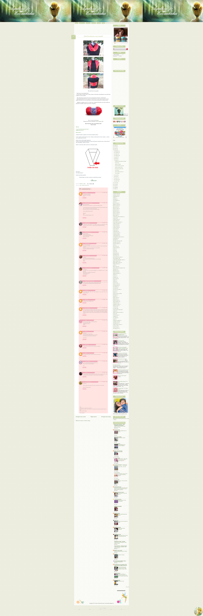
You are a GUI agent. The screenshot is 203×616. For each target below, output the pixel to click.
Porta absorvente (115, 285)
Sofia (86, 320)
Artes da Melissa (115, 200)
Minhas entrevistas (116, 263)
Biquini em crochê (116, 204)
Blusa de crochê (115, 205)
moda (114, 265)
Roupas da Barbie (116, 301)
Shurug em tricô (115, 305)
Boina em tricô (115, 209)
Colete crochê (115, 228)
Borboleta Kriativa (117, 573)
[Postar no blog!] (90, 183)
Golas (81, 185)
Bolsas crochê (115, 215)
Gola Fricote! (117, 162)
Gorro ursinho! (117, 173)
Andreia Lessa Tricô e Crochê (119, 492)
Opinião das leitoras (116, 273)
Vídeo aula (115, 325)
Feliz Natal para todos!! (116, 364)
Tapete (114, 313)
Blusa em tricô (115, 207)
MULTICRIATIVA (117, 443)
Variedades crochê (116, 321)
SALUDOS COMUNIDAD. (118, 561)
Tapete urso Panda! (118, 164)
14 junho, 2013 (104, 192)
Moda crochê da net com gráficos (118, 267)
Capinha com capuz (116, 223)
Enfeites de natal (115, 247)
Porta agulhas (115, 286)
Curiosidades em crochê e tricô (118, 236)
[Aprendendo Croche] (121, 419)
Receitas (114, 292)
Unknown (86, 192)
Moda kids (114, 269)
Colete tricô (115, 230)
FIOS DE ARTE (116, 479)
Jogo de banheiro (115, 258)
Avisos (114, 201)
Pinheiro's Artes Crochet (118, 550)
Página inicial (94, 416)
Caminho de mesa (116, 219)
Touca (114, 319)
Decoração (114, 239)
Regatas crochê (115, 297)
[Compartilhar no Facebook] (93, 183)
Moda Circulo (115, 266)
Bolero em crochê (116, 212)
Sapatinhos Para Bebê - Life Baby (119, 541)
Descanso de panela (116, 243)
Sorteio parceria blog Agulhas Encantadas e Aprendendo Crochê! (123, 348)
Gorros (114, 251)
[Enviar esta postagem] (87, 183)
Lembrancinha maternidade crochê (118, 259)
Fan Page (88, 23)
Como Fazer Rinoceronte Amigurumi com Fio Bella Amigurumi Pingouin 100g (122, 568)
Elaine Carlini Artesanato (118, 450)
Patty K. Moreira (87, 361)
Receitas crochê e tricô (85, 185)
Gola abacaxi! (117, 170)
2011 (115, 184)
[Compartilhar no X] (92, 183)
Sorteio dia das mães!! (121, 340)
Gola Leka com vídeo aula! (119, 168)
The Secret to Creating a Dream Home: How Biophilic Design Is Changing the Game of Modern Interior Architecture (121, 488)
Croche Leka (116, 520)
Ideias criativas (115, 255)
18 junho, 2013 (104, 361)
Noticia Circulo (115, 271)
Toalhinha (114, 316)
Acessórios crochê (116, 193)
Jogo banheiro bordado (121, 437)
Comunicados (115, 231)
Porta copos (115, 288)
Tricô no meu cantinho (117, 436)
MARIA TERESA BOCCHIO (89, 281)
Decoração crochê (116, 242)
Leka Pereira (87, 243)
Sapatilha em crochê (116, 304)
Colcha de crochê (115, 227)
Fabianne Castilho (117, 580)
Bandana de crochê (121, 581)
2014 (115, 148)
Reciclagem (115, 294)
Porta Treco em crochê (116, 289)
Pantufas (114, 274)
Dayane (86, 372)
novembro (116, 152)
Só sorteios (115, 308)
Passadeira (114, 277)
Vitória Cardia (87, 255)
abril (116, 176)
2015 (115, 146)
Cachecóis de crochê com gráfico (118, 216)
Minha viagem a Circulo (117, 262)
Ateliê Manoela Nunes (117, 486)
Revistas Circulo (115, 300)
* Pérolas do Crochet (117, 534)
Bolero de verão (115, 211)
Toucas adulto (120, 451)
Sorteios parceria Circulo (117, 309)
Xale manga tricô (115, 328)
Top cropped (115, 317)
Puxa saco (114, 290)
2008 (115, 188)
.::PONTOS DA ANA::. (118, 499)
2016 (115, 145)
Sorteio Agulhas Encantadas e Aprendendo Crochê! (122, 334)
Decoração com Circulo (116, 240)
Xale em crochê (115, 327)
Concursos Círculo (116, 232)
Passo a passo (115, 278)
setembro (116, 155)
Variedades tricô (115, 323)
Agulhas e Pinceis (117, 513)
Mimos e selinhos (116, 261)
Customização (115, 238)
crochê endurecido (116, 235)
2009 (115, 187)
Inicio (77, 23)
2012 (115, 182)
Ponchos (114, 281)
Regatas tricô (115, 298)
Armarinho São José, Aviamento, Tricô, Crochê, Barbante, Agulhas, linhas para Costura (120, 565)
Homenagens (115, 254)
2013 (115, 149)
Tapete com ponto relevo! (119, 167)
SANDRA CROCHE (117, 527)
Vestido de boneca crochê (117, 324)
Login (103, 23)
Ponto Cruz (115, 282)
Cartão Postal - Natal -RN (122, 466)
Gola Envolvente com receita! (119, 165)
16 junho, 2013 (104, 299)
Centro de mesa (115, 224)
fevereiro (116, 179)
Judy (86, 331)
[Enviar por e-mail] (89, 183)
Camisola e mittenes (121, 554)
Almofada (114, 199)
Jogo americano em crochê (117, 257)
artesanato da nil (117, 429)
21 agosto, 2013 (104, 381)
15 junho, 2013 (104, 243)
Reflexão (114, 296)
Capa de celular (115, 220)
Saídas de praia (115, 302)
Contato (98, 23)
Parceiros (93, 23)
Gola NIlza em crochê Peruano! (122, 353)
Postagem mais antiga (106, 416)
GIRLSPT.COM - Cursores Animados (121, 590)
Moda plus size (115, 270)
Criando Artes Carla (88, 232)
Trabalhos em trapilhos (116, 320)
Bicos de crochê (115, 203)
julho (116, 158)
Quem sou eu (82, 23)
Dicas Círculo (115, 246)
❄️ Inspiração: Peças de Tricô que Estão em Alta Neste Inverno (122, 474)
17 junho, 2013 (104, 344)
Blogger (105, 608)
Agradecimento (115, 196)
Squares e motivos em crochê (117, 312)
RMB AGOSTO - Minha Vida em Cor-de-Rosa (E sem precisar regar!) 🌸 (122, 459)
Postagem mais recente (81, 416)
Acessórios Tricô (115, 195)
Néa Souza (87, 344)
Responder (84, 217)
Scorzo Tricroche (117, 472)
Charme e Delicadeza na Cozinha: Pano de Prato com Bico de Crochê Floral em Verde (123, 575)
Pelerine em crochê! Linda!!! (122, 375)
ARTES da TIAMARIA (118, 506)
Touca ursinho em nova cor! (119, 171)
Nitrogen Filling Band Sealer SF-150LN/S (120, 551)
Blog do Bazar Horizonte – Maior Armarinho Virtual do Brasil (119, 425)
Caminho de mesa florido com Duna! (120, 161)
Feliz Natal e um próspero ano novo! (123, 369)
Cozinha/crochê (115, 234)
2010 (115, 185)
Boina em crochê (115, 208)
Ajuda (114, 197)
